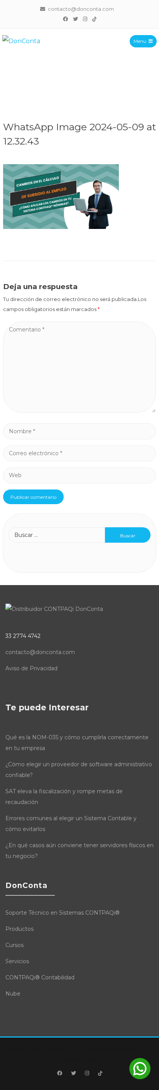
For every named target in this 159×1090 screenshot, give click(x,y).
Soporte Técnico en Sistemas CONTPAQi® (62, 912)
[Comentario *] (79, 410)
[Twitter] (75, 19)
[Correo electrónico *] (79, 453)
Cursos (14, 945)
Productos (19, 928)
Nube (12, 993)
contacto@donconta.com (40, 652)
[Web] (79, 475)
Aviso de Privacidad (31, 668)
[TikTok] (94, 19)
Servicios (17, 961)
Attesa (14, 1049)
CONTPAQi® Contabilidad (39, 977)
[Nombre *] (79, 431)
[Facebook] (65, 19)
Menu (140, 41)
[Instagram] (85, 19)
